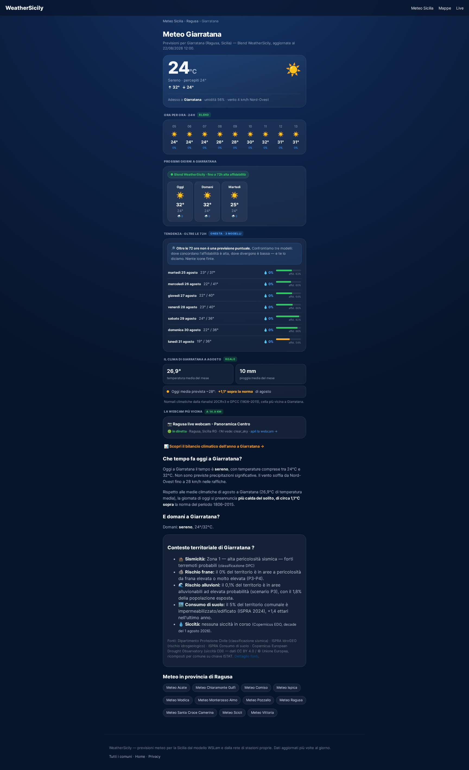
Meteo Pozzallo (258, 700)
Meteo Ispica (287, 687)
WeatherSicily (24, 8)
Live (460, 8)
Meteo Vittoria (262, 712)
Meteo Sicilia (422, 8)
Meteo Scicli (232, 712)
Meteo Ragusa (291, 700)
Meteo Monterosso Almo (217, 700)
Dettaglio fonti (246, 656)
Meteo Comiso (256, 687)
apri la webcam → (264, 431)
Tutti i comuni (120, 756)
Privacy (154, 756)
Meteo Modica (177, 700)
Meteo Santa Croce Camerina (190, 712)
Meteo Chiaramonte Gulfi (216, 687)
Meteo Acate (176, 687)
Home (140, 756)
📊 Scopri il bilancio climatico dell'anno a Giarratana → (214, 446)
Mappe (445, 8)
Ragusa (192, 21)
